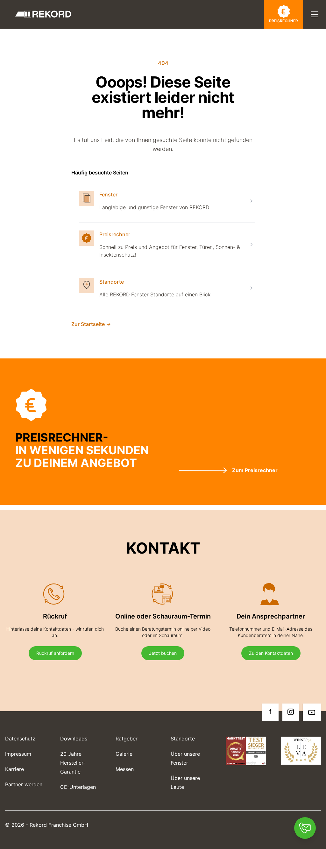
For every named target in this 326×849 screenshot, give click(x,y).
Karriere (14, 769)
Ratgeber (127, 738)
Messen (125, 769)
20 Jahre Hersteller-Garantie (72, 763)
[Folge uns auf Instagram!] (290, 712)
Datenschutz (20, 738)
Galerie (124, 754)
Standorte (111, 282)
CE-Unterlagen (78, 787)
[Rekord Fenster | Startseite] (43, 14)
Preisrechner (283, 20)
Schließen (287, 36)
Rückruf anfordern (55, 653)
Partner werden (23, 784)
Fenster (108, 194)
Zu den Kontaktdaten (271, 653)
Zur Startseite (91, 324)
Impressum (18, 754)
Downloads (73, 738)
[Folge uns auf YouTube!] (312, 712)
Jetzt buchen (163, 653)
